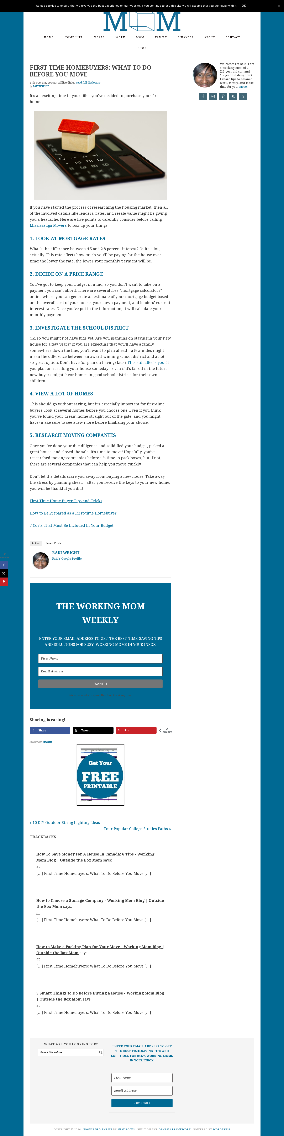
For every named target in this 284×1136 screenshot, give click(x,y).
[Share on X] (4, 573)
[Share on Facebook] (4, 565)
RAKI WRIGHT (66, 552)
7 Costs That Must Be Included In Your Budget (72, 525)
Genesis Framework (175, 1129)
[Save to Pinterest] (4, 582)
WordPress (222, 1129)
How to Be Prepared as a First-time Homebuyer (73, 513)
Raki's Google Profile (67, 558)
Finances (47, 742)
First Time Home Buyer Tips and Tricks (66, 501)
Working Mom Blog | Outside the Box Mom (142, 13)
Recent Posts (53, 543)
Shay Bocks (126, 1129)
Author (36, 543)
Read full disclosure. (88, 82)
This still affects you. (146, 362)
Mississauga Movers (48, 225)
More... (244, 86)
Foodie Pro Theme (97, 1129)
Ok (244, 5)
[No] (279, 6)
